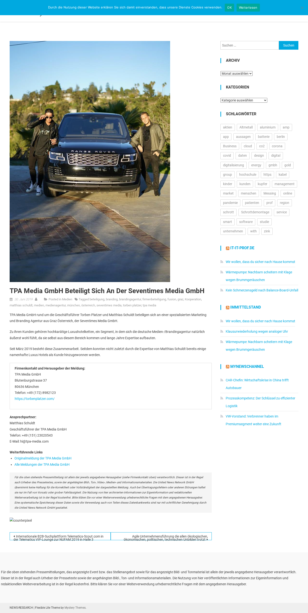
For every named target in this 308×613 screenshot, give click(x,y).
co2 (262, 146)
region (284, 203)
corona (277, 146)
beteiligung (97, 299)
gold (287, 165)
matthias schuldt (21, 305)
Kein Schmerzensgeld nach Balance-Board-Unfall (262, 290)
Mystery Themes (75, 607)
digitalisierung (233, 165)
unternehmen (233, 231)
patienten (252, 203)
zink (267, 231)
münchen (73, 305)
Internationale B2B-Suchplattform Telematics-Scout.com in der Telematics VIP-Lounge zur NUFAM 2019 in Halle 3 (58, 537)
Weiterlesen (248, 7)
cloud (248, 146)
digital (275, 155)
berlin (281, 137)
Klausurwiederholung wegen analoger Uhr (257, 331)
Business (230, 146)
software (246, 222)
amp (286, 127)
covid (227, 155)
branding (112, 299)
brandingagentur (130, 299)
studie (264, 222)
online (287, 193)
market (228, 193)
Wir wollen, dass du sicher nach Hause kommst (260, 262)
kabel (283, 174)
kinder (227, 184)
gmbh (273, 165)
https (267, 174)
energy (256, 165)
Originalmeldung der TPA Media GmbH (42, 458)
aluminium (268, 127)
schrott (228, 212)
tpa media (149, 305)
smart (227, 222)
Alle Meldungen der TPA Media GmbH (42, 464)
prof (269, 203)
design (259, 155)
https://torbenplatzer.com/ (35, 399)
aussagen (243, 137)
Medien (67, 299)
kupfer (262, 184)
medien (39, 305)
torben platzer (132, 305)
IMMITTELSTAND (245, 307)
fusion (171, 299)
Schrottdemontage (255, 212)
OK (229, 7)
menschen (248, 193)
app (226, 137)
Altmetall (246, 127)
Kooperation (193, 299)
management (285, 184)
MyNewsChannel (247, 366)
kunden (244, 184)
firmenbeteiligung (154, 299)
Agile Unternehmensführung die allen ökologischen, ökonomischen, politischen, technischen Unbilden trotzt (166, 537)
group (227, 174)
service (281, 212)
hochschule (247, 174)
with (253, 231)
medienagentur (55, 305)
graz (180, 299)
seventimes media (109, 305)
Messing (269, 193)
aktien (227, 127)
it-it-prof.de (242, 248)
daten (242, 155)
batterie (264, 137)
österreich (88, 305)
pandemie (230, 203)
